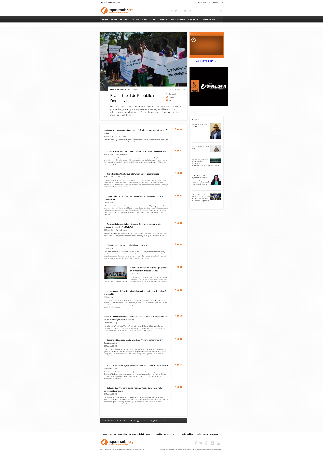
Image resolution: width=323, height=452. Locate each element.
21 (141, 420)
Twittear (172, 97)
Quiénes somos (204, 2)
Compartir (172, 94)
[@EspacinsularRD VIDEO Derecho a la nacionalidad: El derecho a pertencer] (178, 244)
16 (124, 420)
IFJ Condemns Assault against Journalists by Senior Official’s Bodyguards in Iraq (137, 365)
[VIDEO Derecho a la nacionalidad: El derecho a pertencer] (175, 244)
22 (145, 420)
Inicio (103, 420)
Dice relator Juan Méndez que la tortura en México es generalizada (133, 174)
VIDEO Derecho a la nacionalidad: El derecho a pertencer (129, 245)
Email (171, 100)
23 (148, 420)
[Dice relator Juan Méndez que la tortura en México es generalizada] (175, 173)
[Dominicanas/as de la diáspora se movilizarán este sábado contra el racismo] (175, 151)
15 (120, 420)
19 (134, 420)
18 (131, 420)
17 (127, 420)
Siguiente (155, 420)
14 (117, 420)
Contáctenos (218, 2)
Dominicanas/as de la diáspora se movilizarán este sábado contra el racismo (136, 151)
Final (162, 420)
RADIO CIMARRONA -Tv (206, 61)
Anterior (110, 420)
